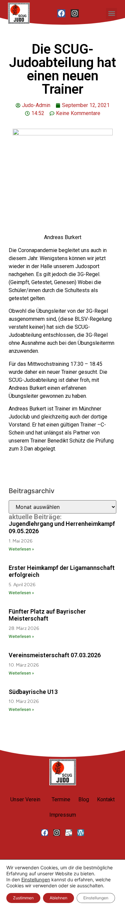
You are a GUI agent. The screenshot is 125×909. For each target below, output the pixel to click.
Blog (83, 799)
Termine (61, 799)
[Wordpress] (80, 832)
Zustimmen (23, 897)
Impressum (62, 815)
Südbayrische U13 (33, 691)
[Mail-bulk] (68, 832)
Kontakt (106, 799)
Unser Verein (25, 799)
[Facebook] (61, 13)
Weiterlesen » (21, 549)
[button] (111, 13)
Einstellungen (35, 879)
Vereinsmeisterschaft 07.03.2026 (55, 655)
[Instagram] (75, 13)
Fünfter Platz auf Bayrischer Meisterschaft (47, 615)
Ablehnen (58, 897)
